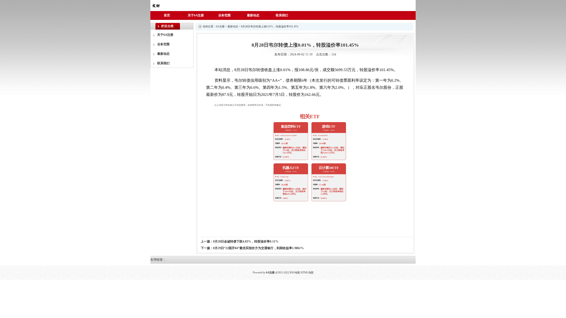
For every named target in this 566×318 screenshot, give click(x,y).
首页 (167, 15)
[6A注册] (155, 5)
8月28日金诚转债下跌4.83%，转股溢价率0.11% (245, 241)
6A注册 (220, 26)
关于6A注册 (196, 15)
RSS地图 (295, 272)
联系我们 (282, 15)
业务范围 (224, 15)
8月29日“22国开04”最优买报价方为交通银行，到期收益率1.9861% (258, 248)
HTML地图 (307, 272)
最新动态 (253, 15)
